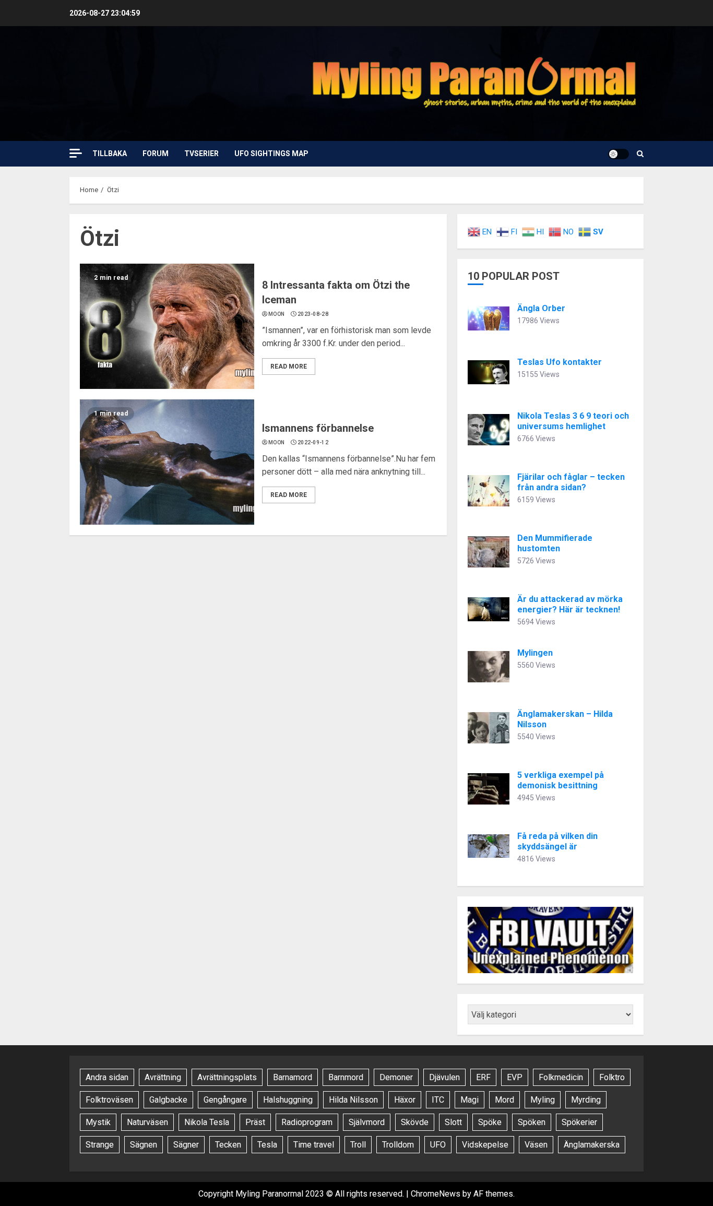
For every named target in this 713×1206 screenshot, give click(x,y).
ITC (438, 1100)
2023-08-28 (313, 314)
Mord (504, 1100)
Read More (288, 366)
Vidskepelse (485, 1145)
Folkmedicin (561, 1077)
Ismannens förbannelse (318, 428)
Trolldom (398, 1145)
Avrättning (163, 1077)
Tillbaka (109, 153)
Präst (255, 1122)
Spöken (531, 1122)
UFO (438, 1145)
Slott (453, 1122)
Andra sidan (107, 1077)
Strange (100, 1145)
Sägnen (143, 1145)
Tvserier (201, 153)
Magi (469, 1100)
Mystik (98, 1122)
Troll (358, 1145)
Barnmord (345, 1077)
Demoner (396, 1077)
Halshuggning (288, 1100)
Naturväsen (147, 1122)
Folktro (612, 1077)
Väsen (536, 1145)
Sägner (186, 1145)
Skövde (415, 1122)
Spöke (490, 1122)
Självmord (367, 1122)
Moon (276, 314)
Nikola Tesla (206, 1122)
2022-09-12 (313, 442)
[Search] (640, 154)
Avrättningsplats (227, 1077)
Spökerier (579, 1122)
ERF (483, 1077)
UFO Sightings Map (271, 153)
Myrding (586, 1100)
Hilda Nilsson (353, 1100)
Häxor (404, 1100)
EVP (514, 1077)
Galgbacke (168, 1100)
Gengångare (225, 1100)
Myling (542, 1100)
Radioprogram (306, 1122)
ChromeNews (435, 1194)
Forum (155, 153)
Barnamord (292, 1077)
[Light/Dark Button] (618, 154)
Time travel (313, 1145)
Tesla (267, 1145)
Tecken (228, 1145)
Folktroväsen (109, 1100)
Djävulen (444, 1077)
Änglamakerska (592, 1145)
